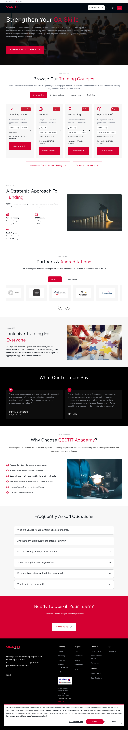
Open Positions (96, 678)
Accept (94, 722)
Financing (61, 660)
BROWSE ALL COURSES (23, 50)
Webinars (77, 660)
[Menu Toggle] (119, 8)
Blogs (76, 651)
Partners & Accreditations (63, 666)
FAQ (59, 672)
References (95, 663)
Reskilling (61, 656)
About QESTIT (96, 651)
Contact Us (62, 627)
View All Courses (85, 166)
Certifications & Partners (96, 657)
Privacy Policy (48, 713)
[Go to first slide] (67, 307)
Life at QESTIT (96, 674)
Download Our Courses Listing (46, 166)
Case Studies (78, 656)
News (76, 669)
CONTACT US (95, 7)
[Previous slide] (60, 307)
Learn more (19, 146)
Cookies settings (76, 722)
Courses (60, 651)
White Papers (79, 665)
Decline (113, 722)
